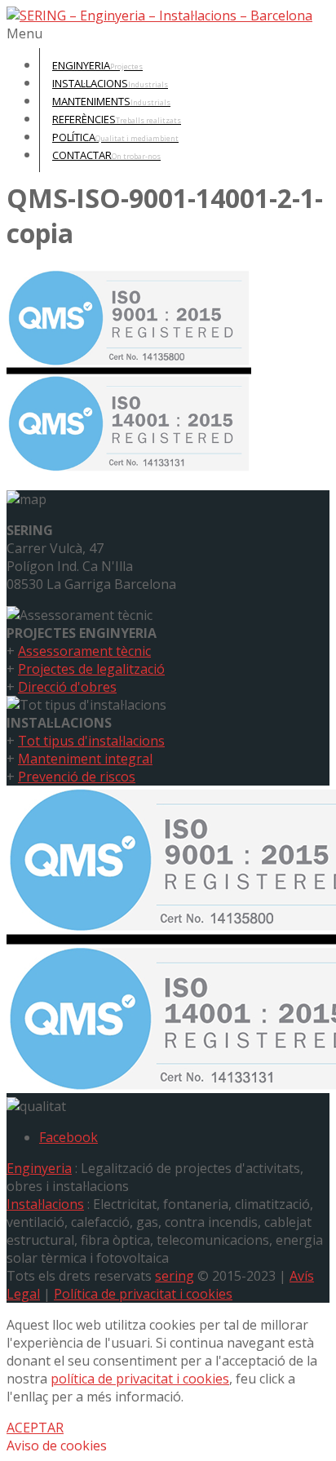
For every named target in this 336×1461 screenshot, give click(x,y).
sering (174, 1276)
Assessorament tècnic (84, 651)
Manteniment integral (85, 759)
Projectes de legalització (91, 669)
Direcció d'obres (67, 687)
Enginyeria (39, 1168)
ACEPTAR (35, 1428)
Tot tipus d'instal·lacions (91, 741)
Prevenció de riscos (76, 777)
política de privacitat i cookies (140, 1379)
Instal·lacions (45, 1204)
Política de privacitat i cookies (143, 1294)
